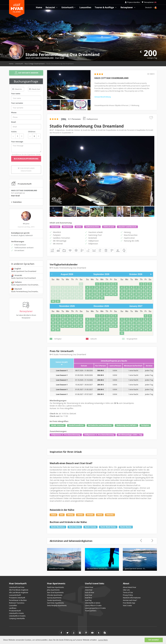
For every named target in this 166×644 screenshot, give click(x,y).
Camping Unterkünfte (17, 618)
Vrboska (109, 515)
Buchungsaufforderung (26, 158)
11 (111, 287)
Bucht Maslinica (58, 527)
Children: (32, 131)
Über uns (126, 590)
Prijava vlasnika (133, 2)
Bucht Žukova (74, 527)
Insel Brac (88, 598)
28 (92, 298)
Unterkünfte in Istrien (92, 603)
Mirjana (26, 224)
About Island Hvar (129, 587)
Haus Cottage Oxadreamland (34, 64)
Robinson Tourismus (16, 603)
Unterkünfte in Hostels (17, 616)
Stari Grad (59, 58)
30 (53, 301)
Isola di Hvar (89, 592)
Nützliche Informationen (132, 598)
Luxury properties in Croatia (95, 608)
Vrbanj (70, 515)
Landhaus (12, 608)
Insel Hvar (88, 595)
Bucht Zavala (90, 527)
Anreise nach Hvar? (130, 600)
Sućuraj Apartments (54, 598)
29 (97, 298)
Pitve (100, 515)
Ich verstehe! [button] (153, 640)
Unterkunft (67, 7)
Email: (13, 122)
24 (107, 294)
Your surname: (17, 103)
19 (115, 291)
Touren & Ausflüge (105, 7)
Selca (53, 515)
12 (115, 287)
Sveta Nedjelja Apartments (57, 605)
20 (87, 294)
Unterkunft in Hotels (16, 613)
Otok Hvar (88, 590)
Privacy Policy (128, 595)
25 (111, 294)
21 (92, 294)
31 (58, 301)
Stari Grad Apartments (55, 592)
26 (115, 294)
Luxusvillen (85, 7)
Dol (61, 515)
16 (102, 291)
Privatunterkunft (15, 611)
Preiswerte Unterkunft (17, 598)
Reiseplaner (150, 2)
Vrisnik (90, 515)
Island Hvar (89, 587)
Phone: (14, 112)
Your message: (17, 142)
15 (97, 291)
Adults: (14, 131)
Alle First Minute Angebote (18, 590)
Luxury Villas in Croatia (93, 605)
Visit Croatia (127, 605)
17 (107, 291)
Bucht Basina (125, 527)
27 (87, 298)
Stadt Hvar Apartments (55, 587)
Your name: (16, 93)
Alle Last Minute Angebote (18, 592)
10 (107, 287)
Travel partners (90, 611)
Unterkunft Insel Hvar (17, 587)
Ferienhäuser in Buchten (18, 600)
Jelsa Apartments (53, 590)
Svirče (80, 515)
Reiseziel (51, 7)
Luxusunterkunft (15, 595)
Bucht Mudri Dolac (108, 527)
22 (97, 294)
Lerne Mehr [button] (103, 640)
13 (87, 291)
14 (92, 291)
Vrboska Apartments (54, 595)
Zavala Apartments (54, 600)
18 (111, 291)
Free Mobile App (129, 603)
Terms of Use (128, 592)
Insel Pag (88, 600)
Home (39, 7)
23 (102, 294)
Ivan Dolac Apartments (55, 603)
